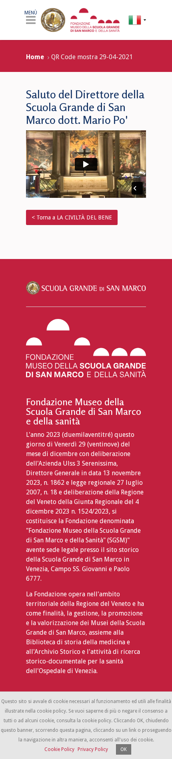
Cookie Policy (59, 749)
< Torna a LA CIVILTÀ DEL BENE (72, 217)
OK (123, 749)
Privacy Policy (93, 749)
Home (35, 57)
